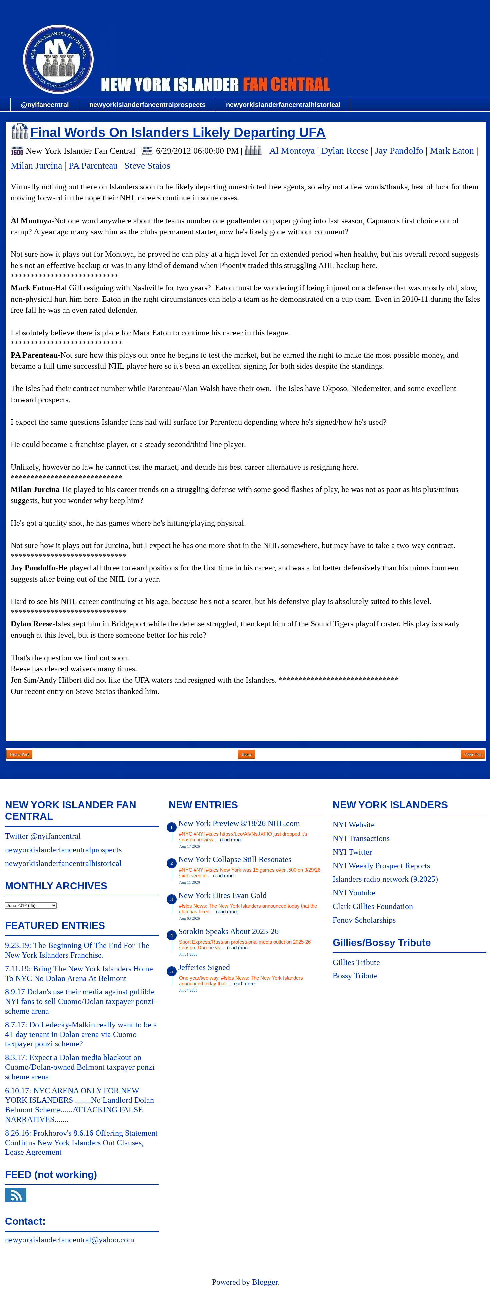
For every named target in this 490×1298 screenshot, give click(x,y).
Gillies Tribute (356, 962)
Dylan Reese (344, 150)
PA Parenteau (93, 165)
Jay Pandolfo (399, 150)
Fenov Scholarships (364, 920)
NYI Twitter (352, 852)
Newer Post (19, 754)
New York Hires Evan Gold (222, 895)
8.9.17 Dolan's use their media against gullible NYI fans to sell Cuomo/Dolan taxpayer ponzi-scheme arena (80, 1001)
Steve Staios (147, 165)
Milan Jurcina (36, 165)
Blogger (265, 1282)
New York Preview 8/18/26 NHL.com (239, 823)
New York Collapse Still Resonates (234, 859)
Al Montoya (292, 150)
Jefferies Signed (204, 967)
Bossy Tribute (355, 975)
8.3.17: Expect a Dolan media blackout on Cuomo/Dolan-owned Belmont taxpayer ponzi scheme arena (80, 1067)
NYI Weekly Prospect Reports (381, 865)
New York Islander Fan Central (245, 8)
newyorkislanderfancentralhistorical (283, 104)
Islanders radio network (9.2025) (385, 879)
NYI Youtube (354, 892)
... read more (228, 839)
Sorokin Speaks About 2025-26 (228, 931)
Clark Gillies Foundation (373, 906)
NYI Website (354, 824)
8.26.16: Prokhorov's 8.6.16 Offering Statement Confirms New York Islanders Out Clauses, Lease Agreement (81, 1143)
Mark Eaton (452, 150)
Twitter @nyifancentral (43, 836)
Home (246, 754)
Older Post (472, 754)
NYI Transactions (361, 838)
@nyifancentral (45, 104)
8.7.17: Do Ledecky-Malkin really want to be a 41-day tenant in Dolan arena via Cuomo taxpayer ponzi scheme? (81, 1034)
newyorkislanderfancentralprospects (147, 104)
